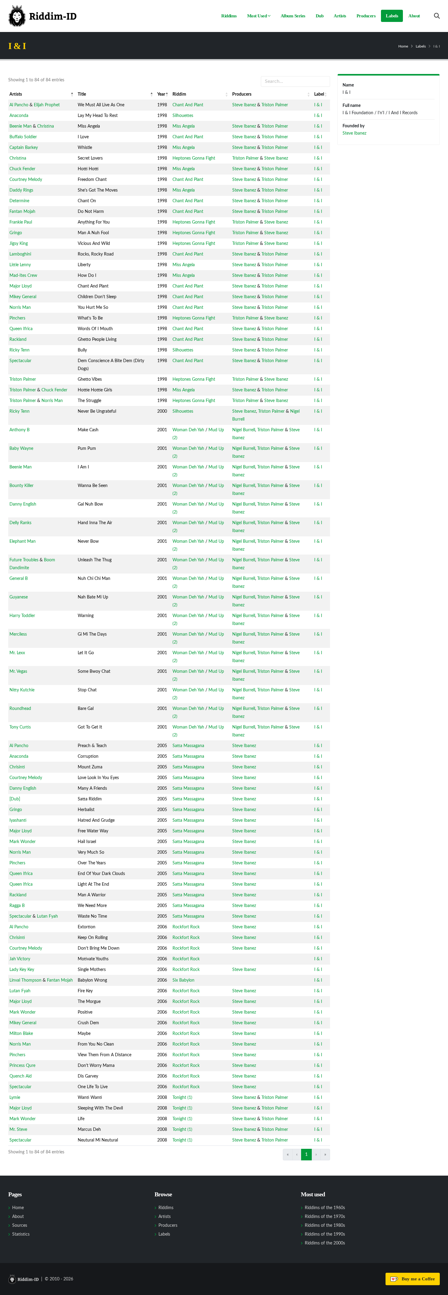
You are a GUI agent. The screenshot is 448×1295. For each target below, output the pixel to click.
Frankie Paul (20, 222)
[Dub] (14, 799)
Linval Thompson (25, 980)
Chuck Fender (22, 169)
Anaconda (18, 116)
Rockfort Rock (186, 927)
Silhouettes (182, 116)
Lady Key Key (21, 970)
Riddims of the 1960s (325, 1208)
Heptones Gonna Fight (193, 158)
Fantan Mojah (22, 212)
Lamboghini (20, 254)
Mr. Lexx (17, 653)
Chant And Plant (187, 105)
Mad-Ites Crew (23, 275)
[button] (72, 94)
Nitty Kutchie (21, 690)
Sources (19, 1225)
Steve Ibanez (244, 105)
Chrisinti (17, 767)
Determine (19, 201)
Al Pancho (18, 105)
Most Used (257, 15)
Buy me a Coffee (417, 1278)
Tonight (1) (182, 1098)
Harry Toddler (22, 616)
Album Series (293, 15)
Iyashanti (18, 820)
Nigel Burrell (243, 430)
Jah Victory (19, 959)
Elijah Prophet (47, 105)
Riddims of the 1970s (325, 1217)
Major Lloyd (20, 286)
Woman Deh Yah (188, 430)
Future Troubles (23, 560)
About (414, 15)
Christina (45, 126)
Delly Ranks (20, 523)
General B (18, 579)
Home (403, 46)
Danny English (22, 504)
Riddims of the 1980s (325, 1225)
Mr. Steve (18, 1129)
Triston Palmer (274, 105)
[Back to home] (42, 16)
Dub (320, 15)
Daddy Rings (21, 190)
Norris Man (20, 307)
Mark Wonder (22, 842)
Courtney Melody (25, 180)
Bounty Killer (21, 486)
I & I (318, 105)
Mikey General (22, 297)
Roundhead (20, 709)
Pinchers (17, 318)
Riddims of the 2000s (325, 1243)
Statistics (21, 1234)
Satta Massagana (188, 746)
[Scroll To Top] (437, 1288)
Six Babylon (183, 980)
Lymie (14, 1098)
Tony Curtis (20, 727)
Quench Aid (20, 1076)
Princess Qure (22, 1066)
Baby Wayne (21, 448)
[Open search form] (437, 16)
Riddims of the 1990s (325, 1234)
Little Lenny (20, 265)
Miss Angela (183, 126)
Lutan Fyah (47, 916)
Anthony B (19, 430)
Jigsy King (18, 244)
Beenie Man (20, 126)
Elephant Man (22, 541)
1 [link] (306, 1154)
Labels (392, 15)
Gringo (15, 233)
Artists (340, 15)
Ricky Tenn (19, 350)
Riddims (229, 15)
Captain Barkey (23, 148)
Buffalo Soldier (23, 137)
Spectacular (20, 361)
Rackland (18, 339)
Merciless (18, 634)
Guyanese (18, 597)
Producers (366, 15)
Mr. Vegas (18, 671)
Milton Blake (21, 1034)
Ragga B (17, 906)
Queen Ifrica (21, 329)
